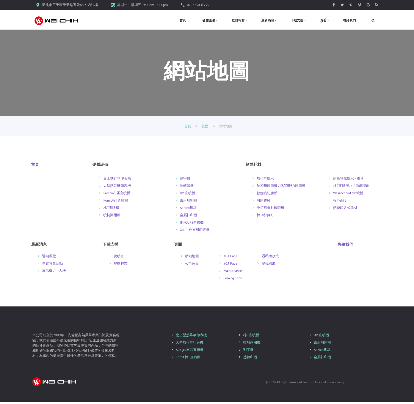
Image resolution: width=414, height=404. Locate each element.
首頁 (183, 20)
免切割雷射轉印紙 (270, 207)
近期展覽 (49, 256)
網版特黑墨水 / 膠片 (348, 178)
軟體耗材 (238, 20)
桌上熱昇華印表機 (117, 178)
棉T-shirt (339, 200)
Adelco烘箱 (188, 207)
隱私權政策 (270, 256)
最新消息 (267, 20)
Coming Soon (232, 278)
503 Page (230, 263)
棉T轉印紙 (265, 215)
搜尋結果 (268, 263)
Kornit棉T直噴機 (115, 200)
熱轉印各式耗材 (345, 207)
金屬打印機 (188, 215)
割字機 (185, 178)
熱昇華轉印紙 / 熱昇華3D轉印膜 (281, 185)
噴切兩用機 (112, 215)
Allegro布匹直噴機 (190, 349)
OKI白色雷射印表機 (195, 229)
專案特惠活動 (52, 263)
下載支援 (297, 20)
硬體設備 (208, 20)
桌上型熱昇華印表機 (191, 335)
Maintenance (232, 270)
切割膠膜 (263, 200)
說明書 (119, 256)
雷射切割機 (188, 200)
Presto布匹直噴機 (116, 193)
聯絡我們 (349, 20)
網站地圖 (192, 256)
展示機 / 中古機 (54, 270)
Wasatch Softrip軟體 (348, 193)
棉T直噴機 (111, 207)
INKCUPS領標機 (192, 222)
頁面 (323, 20)
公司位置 (192, 263)
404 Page (230, 256)
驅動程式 (120, 263)
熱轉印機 (187, 185)
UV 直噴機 (187, 193)
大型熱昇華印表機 (117, 185)
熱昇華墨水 (265, 178)
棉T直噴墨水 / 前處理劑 (351, 185)
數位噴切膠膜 (267, 193)
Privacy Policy (335, 382)
